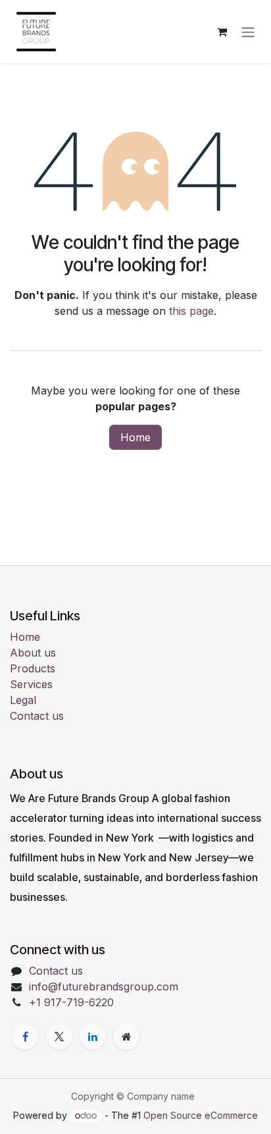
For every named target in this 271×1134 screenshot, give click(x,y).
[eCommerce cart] (222, 31)
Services (31, 684)
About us (33, 652)
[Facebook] (25, 1036)
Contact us (37, 715)
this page (191, 310)
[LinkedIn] (93, 1036)
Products (32, 668)
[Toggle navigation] (248, 31)
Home (135, 437)
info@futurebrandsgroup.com (103, 986)
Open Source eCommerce (200, 1115)
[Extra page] (126, 1036)
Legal (23, 700)
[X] (59, 1036)
